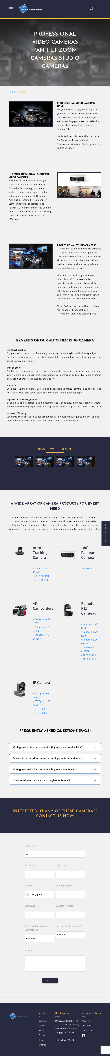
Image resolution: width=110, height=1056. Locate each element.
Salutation (31, 845)
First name (31, 865)
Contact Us (87, 1030)
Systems (43, 1020)
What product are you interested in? (36, 927)
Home (12, 91)
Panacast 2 (89, 568)
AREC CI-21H (89, 659)
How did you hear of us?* (69, 925)
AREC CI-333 (41, 709)
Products (43, 1035)
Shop (41, 1040)
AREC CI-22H (89, 655)
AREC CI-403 (41, 712)
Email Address (33, 905)
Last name (62, 865)
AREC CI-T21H (42, 576)
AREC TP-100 (41, 580)
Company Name (64, 885)
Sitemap (43, 1044)
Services (42, 1025)
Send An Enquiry (105, 534)
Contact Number (65, 905)
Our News (86, 1025)
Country (29, 885)
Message (30, 950)
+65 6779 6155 (67, 1039)
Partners (43, 1030)
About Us (86, 1020)
